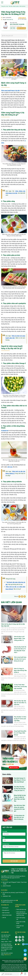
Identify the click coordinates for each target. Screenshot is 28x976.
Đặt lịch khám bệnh (7, 915)
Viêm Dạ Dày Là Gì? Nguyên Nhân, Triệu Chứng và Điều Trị (19, 638)
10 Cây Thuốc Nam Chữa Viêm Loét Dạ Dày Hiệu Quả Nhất (20, 686)
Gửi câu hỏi (14, 861)
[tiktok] (19, 940)
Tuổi (4, 837)
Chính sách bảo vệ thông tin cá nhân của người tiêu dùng (21, 913)
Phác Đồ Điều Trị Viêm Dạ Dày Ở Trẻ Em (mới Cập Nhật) (20, 718)
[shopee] (23, 940)
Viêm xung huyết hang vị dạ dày (10, 90)
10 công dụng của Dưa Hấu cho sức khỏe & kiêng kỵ (19, 817)
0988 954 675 (7, 954)
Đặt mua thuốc (6, 912)
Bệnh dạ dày (16, 6)
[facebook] (16, 937)
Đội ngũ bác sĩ (5, 910)
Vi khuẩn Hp (4, 430)
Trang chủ (3, 6)
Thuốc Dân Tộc (9, 19)
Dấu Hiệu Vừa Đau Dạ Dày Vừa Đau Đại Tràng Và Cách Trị (19, 788)
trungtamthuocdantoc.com (9, 900)
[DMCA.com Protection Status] (17, 944)
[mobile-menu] (2, 2)
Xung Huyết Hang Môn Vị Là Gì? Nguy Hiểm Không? (20, 733)
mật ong (9, 467)
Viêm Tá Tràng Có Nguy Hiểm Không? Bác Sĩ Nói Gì (20, 670)
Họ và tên (5, 831)
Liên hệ (4, 917)
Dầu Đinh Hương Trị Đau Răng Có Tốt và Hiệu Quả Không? (19, 780)
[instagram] (16, 940)
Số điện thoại (6, 844)
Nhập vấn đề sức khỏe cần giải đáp (11, 850)
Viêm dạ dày (22, 6)
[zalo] (19, 937)
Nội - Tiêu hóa (9, 6)
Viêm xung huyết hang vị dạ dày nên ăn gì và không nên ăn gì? (20, 659)
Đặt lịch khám (22, 28)
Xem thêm (12, 28)
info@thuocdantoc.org (6, 902)
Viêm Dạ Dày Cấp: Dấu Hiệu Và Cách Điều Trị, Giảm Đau (20, 702)
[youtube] (23, 937)
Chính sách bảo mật (21, 909)
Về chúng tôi (5, 907)
